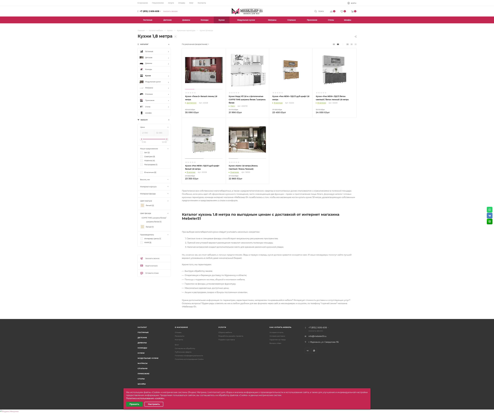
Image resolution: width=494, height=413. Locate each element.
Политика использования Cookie (189, 359)
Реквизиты (179, 336)
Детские (142, 338)
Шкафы (142, 384)
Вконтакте (307, 350)
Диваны (142, 343)
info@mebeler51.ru (317, 336)
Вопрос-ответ (275, 343)
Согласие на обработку (185, 348)
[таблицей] (355, 44)
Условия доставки (277, 336)
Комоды (142, 348)
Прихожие (143, 374)
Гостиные (143, 332)
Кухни (141, 353)
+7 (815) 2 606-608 (149, 11)
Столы (141, 379)
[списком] (351, 44)
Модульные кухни (148, 358)
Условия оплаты (276, 332)
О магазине (181, 327)
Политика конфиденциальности (189, 356)
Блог (177, 345)
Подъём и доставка (226, 340)
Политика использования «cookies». (145, 398)
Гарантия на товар (278, 340)
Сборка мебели (225, 332)
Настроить (154, 404)
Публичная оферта (183, 352)
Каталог (142, 327)
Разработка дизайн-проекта (230, 336)
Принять (134, 404)
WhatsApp (314, 350)
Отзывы (178, 332)
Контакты (179, 340)
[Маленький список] (334, 44)
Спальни (143, 368)
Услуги (222, 327)
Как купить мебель (280, 327)
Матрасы (143, 363)
